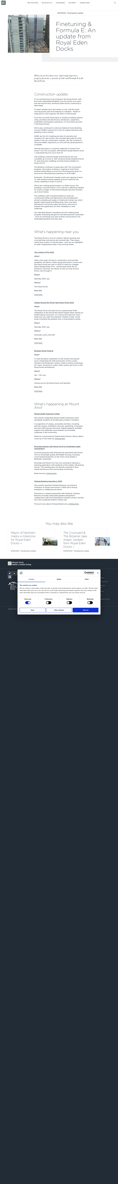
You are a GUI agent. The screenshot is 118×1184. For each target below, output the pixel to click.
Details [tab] (59, 579)
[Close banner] (97, 573)
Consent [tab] (31, 579)
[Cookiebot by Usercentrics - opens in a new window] (86, 573)
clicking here (60, 438)
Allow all (85, 610)
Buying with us (47, 2)
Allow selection (59, 610)
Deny (32, 610)
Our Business (60, 2)
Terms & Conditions (101, 581)
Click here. (38, 295)
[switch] (48, 602)
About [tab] (87, 579)
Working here (84, 2)
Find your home (32, 2)
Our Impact (72, 2)
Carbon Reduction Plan (103, 599)
